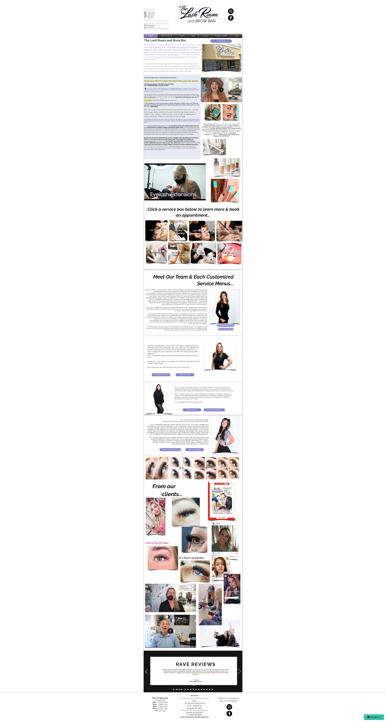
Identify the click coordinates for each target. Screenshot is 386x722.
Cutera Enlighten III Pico (154, 126)
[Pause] (147, 197)
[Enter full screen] (203, 197)
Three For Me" (174, 146)
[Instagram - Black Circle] (231, 11)
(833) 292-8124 (151, 25)
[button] (239, 100)
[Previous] (146, 671)
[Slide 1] (176, 689)
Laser (163, 126)
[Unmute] (150, 197)
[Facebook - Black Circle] (231, 18)
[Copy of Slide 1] (173, 689)
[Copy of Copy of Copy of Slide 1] (189, 689)
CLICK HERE (176, 148)
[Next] (239, 671)
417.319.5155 (150, 27)
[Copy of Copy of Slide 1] (187, 689)
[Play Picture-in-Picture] (199, 197)
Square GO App (176, 88)
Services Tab (153, 85)
